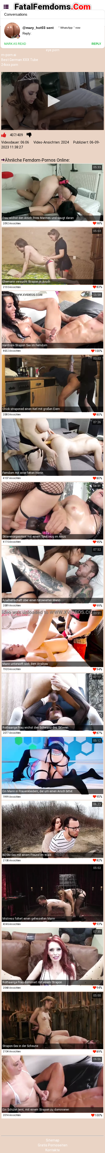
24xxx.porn (9, 65)
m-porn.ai (8, 55)
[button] (52, 100)
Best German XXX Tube (19, 60)
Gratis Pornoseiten (52, 1145)
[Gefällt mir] (3, 134)
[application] (52, 101)
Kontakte (52, 1150)
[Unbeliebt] (29, 134)
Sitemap (52, 1140)
